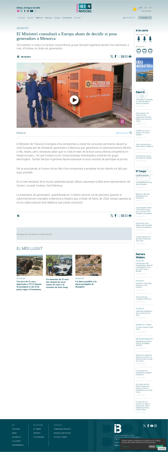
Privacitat (162, 448)
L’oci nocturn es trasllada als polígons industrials (144, 373)
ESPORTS (36, 433)
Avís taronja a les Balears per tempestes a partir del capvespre (144, 225)
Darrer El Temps (144, 325)
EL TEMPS (37, 429)
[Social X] (21, 11)
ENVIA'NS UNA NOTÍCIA (62, 433)
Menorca (48, 18)
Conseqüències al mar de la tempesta (144, 183)
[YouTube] (31, 11)
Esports (30, 18)
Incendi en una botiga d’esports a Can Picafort (143, 285)
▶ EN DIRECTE (129, 18)
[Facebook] (25, 11)
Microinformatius (144, 339)
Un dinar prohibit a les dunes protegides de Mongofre (86, 284)
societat (140, 261)
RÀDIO (14, 433)
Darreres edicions (142, 175)
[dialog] (143, 444)
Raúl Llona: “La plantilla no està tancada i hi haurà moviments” (144, 102)
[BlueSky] (35, 11)
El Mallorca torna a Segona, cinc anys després (143, 133)
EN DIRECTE (16, 437)
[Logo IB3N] (84, 8)
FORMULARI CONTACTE (62, 429)
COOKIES (116, 445)
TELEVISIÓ (16, 429)
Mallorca (39, 18)
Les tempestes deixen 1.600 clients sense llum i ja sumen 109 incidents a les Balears (144, 211)
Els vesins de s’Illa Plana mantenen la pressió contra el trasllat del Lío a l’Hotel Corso (144, 388)
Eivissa (57, 18)
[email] (122, 57)
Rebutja (152, 446)
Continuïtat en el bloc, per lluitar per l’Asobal (143, 157)
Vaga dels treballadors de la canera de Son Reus (144, 313)
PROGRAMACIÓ (17, 445)
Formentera (67, 18)
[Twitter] (111, 57)
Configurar (125, 446)
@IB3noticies (122, 133)
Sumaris (77, 18)
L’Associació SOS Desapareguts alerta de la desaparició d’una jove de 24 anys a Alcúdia (144, 267)
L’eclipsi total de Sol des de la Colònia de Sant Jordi (143, 239)
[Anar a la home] (18, 11)
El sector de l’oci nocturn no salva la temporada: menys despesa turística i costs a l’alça (143, 406)
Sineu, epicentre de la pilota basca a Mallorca (144, 145)
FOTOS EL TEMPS (60, 437)
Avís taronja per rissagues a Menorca (143, 298)
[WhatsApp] (126, 57)
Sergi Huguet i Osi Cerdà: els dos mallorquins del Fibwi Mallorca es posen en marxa (144, 117)
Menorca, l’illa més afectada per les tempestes (142, 196)
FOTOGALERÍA (38, 437)
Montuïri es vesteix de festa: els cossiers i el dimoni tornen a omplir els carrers (144, 358)
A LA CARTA (16, 441)
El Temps (21, 18)
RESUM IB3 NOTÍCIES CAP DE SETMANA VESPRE (143, 343)
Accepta (160, 446)
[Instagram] (28, 11)
